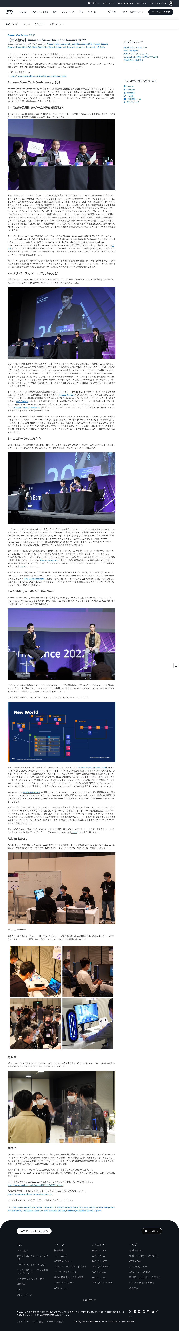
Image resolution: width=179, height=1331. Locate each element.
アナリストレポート (64, 1282)
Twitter (129, 86)
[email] (130, 1317)
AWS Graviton (22, 401)
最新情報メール (133, 99)
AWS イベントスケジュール (136, 54)
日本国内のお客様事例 (133, 60)
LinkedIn (130, 93)
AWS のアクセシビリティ (142, 1282)
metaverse (70, 1210)
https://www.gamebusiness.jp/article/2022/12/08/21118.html (35, 1185)
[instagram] (144, 1312)
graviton (61, 1210)
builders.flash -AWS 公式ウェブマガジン (141, 57)
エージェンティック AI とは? (31, 1264)
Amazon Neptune (66, 395)
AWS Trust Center (63, 1261)
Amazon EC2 (38, 1207)
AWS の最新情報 (131, 50)
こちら (22, 566)
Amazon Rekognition (49, 560)
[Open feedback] (175, 665)
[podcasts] (157, 1312)
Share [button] (102, 47)
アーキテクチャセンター (66, 1271)
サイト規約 (38, 1321)
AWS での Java (99, 1271)
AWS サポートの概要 (139, 1271)
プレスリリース (24, 1294)
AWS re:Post (135, 1261)
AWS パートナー (62, 1288)
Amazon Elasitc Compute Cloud (92, 767)
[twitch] (148, 1312)
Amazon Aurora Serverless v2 (27, 407)
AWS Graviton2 (50, 1210)
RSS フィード (132, 102)
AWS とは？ (23, 1250)
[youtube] (153, 1312)
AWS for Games (14, 1210)
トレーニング (61, 1255)
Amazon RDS (89, 1207)
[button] (174, 3)
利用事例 (97, 1210)
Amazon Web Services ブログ (21, 35)
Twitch (129, 96)
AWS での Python (100, 1266)
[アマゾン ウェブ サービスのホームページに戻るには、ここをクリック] (9, 13)
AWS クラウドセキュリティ (30, 1278)
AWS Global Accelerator (34, 578)
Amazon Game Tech (74, 1207)
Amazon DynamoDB (31, 792)
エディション (55, 24)
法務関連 (133, 1288)
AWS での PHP (99, 1277)
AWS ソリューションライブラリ (70, 1266)
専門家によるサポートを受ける (145, 1277)
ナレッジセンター (138, 1266)
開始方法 (58, 1250)
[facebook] (135, 1312)
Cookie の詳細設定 (55, 1321)
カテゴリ (39, 24)
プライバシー (23, 1321)
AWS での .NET (99, 1261)
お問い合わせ (136, 1250)
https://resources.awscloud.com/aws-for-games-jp (30, 1194)
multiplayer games (84, 1210)
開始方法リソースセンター (135, 47)
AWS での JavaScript (102, 1282)
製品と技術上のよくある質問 (68, 1277)
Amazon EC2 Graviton (54, 1207)
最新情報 (21, 1284)
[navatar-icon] (171, 3)
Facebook (130, 89)
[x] (130, 1312)
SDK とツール (98, 1255)
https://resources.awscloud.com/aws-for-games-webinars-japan (38, 76)
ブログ (20, 1289)
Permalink (90, 47)
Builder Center (99, 1250)
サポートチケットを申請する (143, 1255)
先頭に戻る (88, 1300)
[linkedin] (139, 1312)
